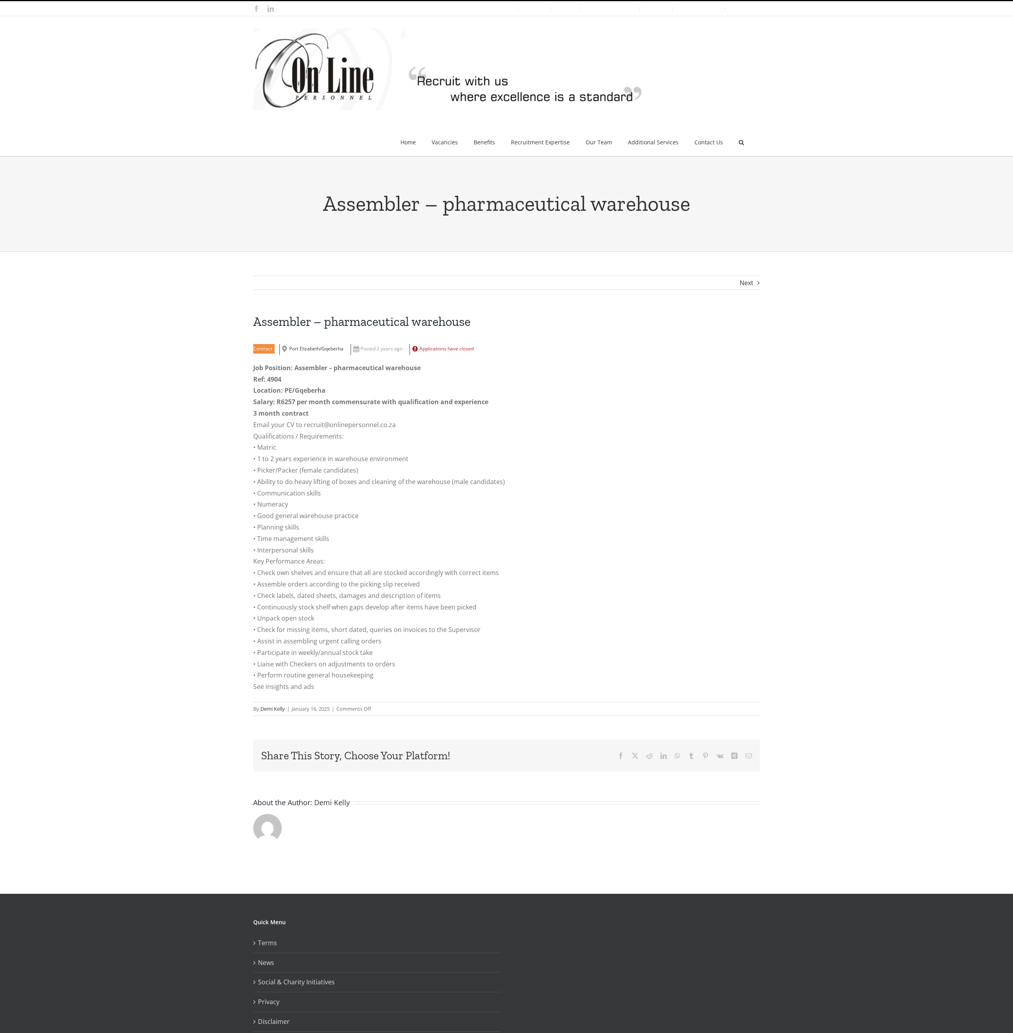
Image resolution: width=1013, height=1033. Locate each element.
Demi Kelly (272, 708)
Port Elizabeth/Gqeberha (316, 348)
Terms (267, 942)
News (266, 962)
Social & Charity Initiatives (296, 982)
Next (746, 282)
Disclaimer (274, 1021)
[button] (741, 139)
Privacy (268, 1001)
